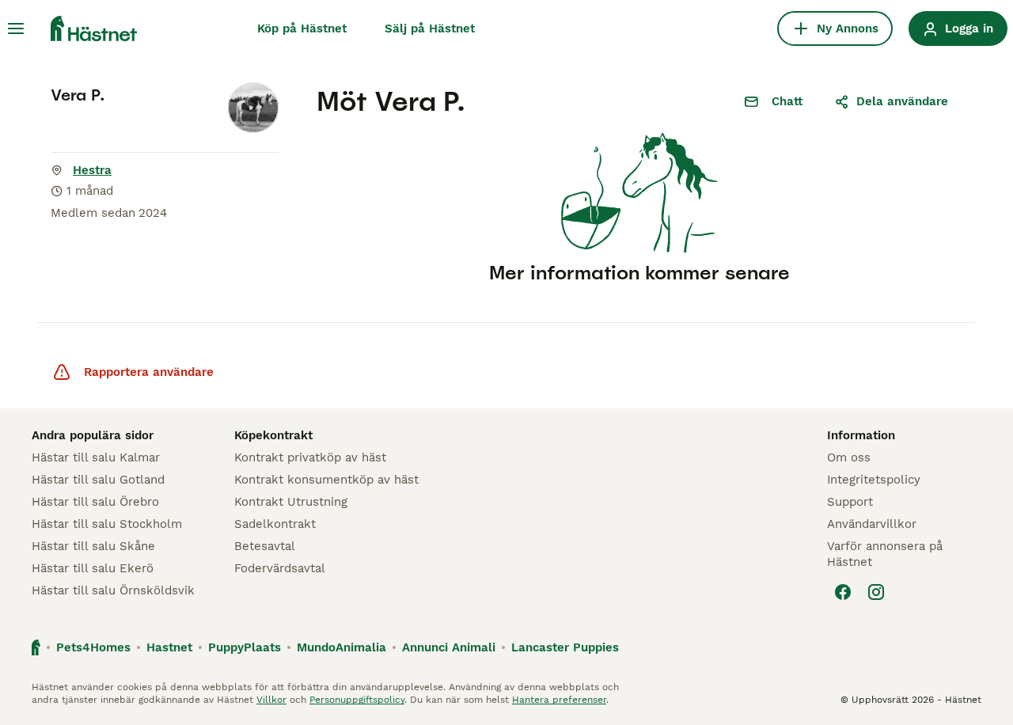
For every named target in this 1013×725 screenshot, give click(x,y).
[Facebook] (843, 592)
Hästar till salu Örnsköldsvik (113, 590)
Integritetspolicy (873, 480)
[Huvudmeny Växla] (16, 28)
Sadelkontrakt (275, 524)
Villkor (271, 699)
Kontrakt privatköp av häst (310, 457)
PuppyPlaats (244, 647)
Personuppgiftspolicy (356, 699)
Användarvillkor (871, 524)
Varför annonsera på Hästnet (885, 554)
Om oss (849, 457)
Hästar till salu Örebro (95, 502)
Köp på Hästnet (302, 28)
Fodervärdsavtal (279, 568)
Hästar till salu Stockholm (107, 524)
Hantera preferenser (559, 699)
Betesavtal (264, 546)
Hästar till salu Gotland (98, 480)
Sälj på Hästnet (430, 28)
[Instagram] (876, 592)
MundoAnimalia (341, 647)
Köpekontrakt (273, 435)
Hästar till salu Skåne (93, 546)
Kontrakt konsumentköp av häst (326, 480)
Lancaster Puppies (565, 647)
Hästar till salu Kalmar (96, 457)
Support (850, 502)
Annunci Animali (448, 647)
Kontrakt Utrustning (290, 502)
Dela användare (902, 101)
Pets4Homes (93, 647)
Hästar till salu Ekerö (93, 568)
